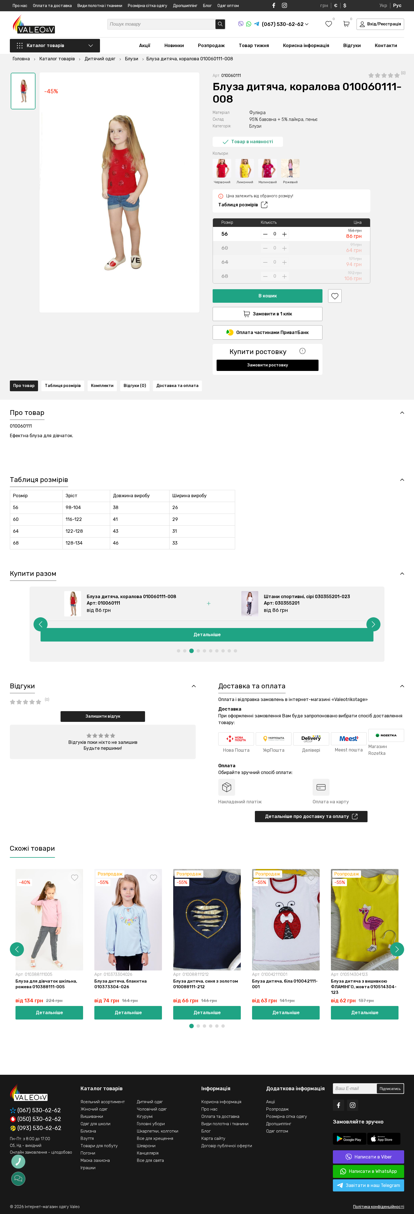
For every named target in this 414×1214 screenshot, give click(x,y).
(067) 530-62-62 (39, 1110)
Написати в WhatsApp (373, 1171)
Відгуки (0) (135, 385)
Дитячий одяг (150, 1101)
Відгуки (352, 45)
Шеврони (146, 1145)
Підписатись (390, 1089)
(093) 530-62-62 (39, 1128)
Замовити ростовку (267, 365)
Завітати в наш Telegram (373, 1185)
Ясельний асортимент (103, 1101)
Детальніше (207, 634)
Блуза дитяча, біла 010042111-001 (285, 984)
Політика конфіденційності (378, 1206)
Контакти (386, 45)
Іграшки (88, 1167)
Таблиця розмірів (238, 204)
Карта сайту (213, 1138)
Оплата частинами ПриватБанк (272, 332)
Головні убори (151, 1123)
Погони (88, 1153)
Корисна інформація (306, 45)
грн (324, 5)
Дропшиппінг (185, 5)
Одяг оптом (228, 5)
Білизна (88, 1131)
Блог (207, 5)
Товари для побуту (99, 1145)
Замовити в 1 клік (272, 314)
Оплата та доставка (52, 5)
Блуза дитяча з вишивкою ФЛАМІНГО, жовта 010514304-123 (364, 987)
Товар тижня (254, 45)
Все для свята (150, 1160)
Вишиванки (92, 1116)
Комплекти (102, 385)
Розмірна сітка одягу (147, 5)
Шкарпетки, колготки (157, 1131)
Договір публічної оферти (226, 1145)
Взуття (87, 1138)
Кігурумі (145, 1116)
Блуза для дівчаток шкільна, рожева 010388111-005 (46, 984)
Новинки (174, 45)
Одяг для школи (95, 1123)
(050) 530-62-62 (39, 1119)
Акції (144, 45)
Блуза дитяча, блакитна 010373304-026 (120, 984)
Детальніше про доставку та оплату (307, 816)
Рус (397, 5)
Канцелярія (148, 1153)
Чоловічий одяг (152, 1109)
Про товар (24, 385)
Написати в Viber (373, 1157)
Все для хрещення (155, 1138)
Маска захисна (95, 1160)
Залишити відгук (103, 716)
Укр (383, 5)
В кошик (268, 295)
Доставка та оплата (177, 385)
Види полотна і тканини (99, 5)
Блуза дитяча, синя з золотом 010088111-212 (205, 984)
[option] (23, 91)
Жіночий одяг (94, 1109)
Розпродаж (211, 45)
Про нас (20, 5)
